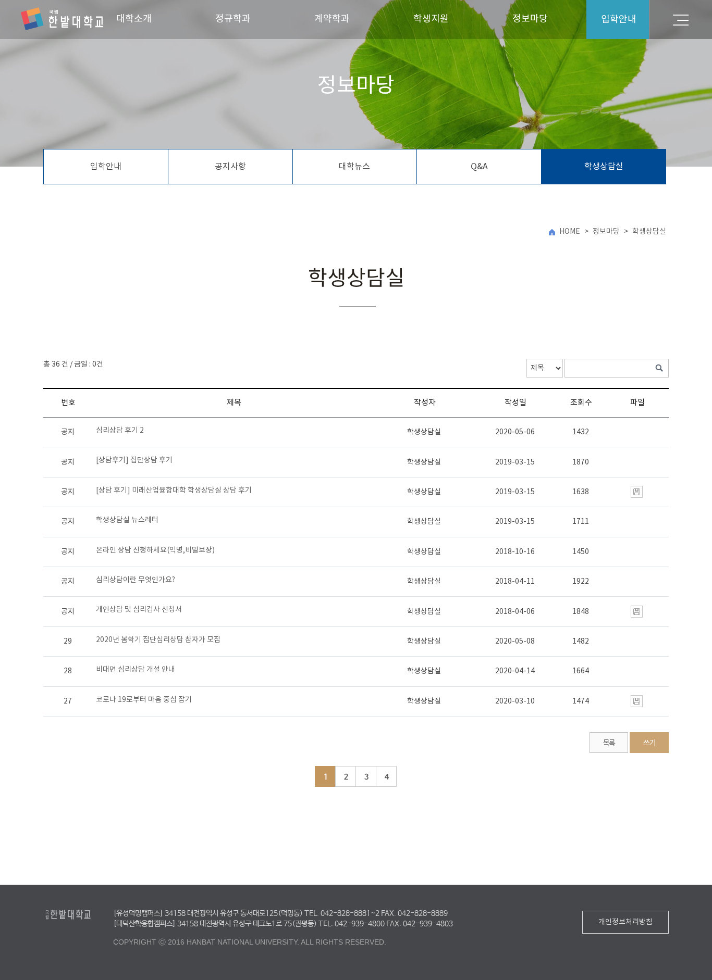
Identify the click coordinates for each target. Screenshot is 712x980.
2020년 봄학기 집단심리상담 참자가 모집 (158, 640)
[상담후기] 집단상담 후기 (134, 460)
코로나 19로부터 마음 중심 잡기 (144, 700)
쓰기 (649, 743)
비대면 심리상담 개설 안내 (135, 669)
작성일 (515, 402)
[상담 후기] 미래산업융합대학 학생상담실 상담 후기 (174, 490)
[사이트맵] (680, 19)
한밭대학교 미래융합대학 (62, 19)
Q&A (479, 166)
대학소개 (134, 19)
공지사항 (230, 166)
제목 (234, 402)
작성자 (425, 402)
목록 (609, 743)
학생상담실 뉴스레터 (127, 520)
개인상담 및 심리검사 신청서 (139, 610)
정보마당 (530, 19)
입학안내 (105, 166)
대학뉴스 (354, 166)
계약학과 (332, 19)
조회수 (581, 402)
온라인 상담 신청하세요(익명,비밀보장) (155, 550)
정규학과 (233, 19)
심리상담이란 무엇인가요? (135, 580)
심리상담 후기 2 (120, 430)
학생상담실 (603, 166)
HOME (569, 232)
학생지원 (431, 19)
